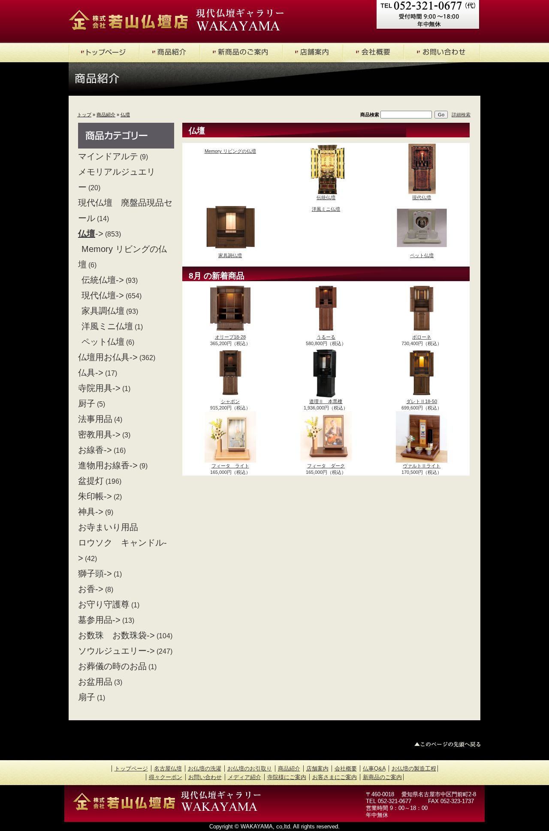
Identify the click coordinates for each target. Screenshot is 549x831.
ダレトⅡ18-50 (421, 401)
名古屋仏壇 (168, 768)
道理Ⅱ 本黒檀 (325, 401)
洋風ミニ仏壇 (107, 326)
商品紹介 (106, 114)
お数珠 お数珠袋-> (116, 635)
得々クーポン (165, 777)
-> (90, 233)
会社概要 (346, 768)
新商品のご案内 (382, 777)
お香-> (90, 589)
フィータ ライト (230, 465)
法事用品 (95, 419)
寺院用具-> (99, 388)
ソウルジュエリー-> (116, 650)
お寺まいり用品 (108, 527)
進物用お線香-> (108, 465)
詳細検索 (461, 114)
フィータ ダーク (326, 465)
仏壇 (125, 114)
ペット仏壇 (102, 341)
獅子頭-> (95, 573)
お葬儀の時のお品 (112, 666)
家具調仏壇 (102, 310)
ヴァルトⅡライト (421, 465)
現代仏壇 (421, 197)
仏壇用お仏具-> (108, 357)
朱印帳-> (95, 496)
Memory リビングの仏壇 (230, 151)
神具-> (90, 511)
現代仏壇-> (102, 295)
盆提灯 (91, 480)
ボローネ (421, 337)
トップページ (131, 768)
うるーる (326, 337)
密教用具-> (99, 434)
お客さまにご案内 (334, 777)
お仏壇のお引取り (249, 768)
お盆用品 (95, 681)
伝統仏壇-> (102, 280)
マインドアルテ (108, 156)
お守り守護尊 (104, 604)
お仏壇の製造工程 (414, 768)
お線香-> (95, 450)
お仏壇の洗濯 (204, 768)
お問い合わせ (205, 777)
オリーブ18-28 (230, 337)
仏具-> (90, 372)
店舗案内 (317, 768)
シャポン (230, 401)
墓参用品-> (99, 620)
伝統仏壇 (326, 197)
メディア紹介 (244, 777)
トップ (84, 114)
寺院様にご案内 (286, 777)
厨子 (86, 403)
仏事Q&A (374, 768)
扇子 (86, 697)
